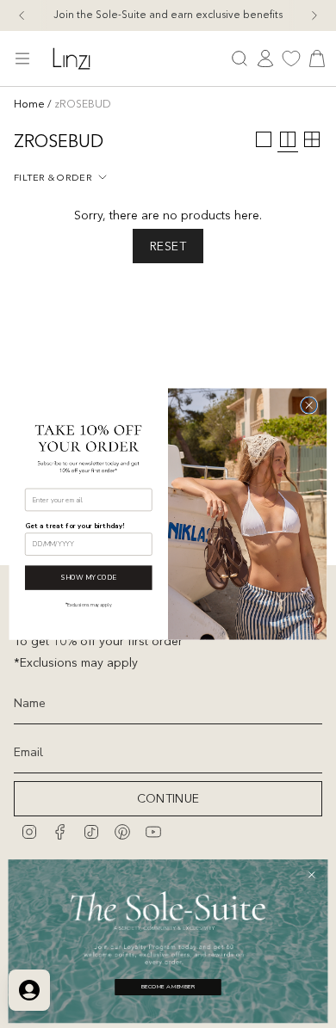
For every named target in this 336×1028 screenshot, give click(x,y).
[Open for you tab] (29, 990)
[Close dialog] (308, 405)
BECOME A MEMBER (168, 987)
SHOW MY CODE (88, 577)
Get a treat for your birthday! (74, 525)
